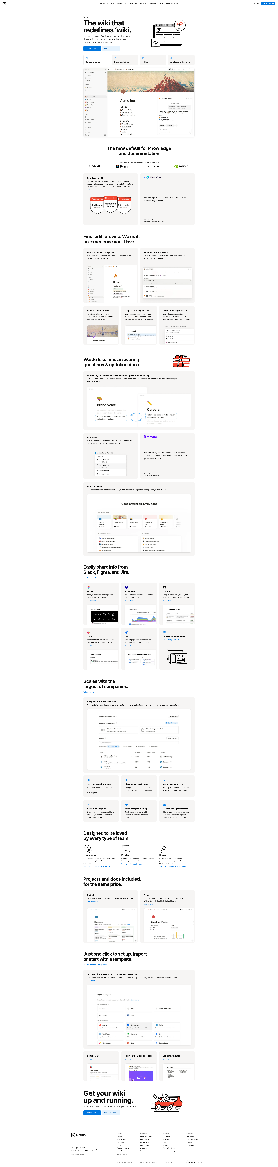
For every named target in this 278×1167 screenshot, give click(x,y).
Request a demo (111, 48)
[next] (166, 103)
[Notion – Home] (4, 3)
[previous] (111, 103)
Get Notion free (92, 48)
